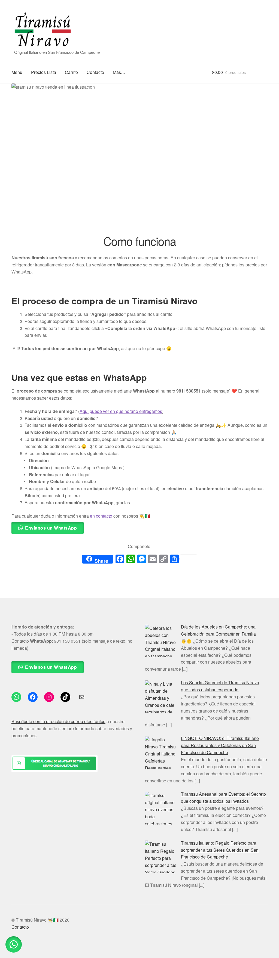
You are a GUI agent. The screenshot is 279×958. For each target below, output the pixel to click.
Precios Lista (43, 72)
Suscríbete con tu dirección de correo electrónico (58, 721)
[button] (13, 944)
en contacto (101, 516)
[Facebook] (119, 559)
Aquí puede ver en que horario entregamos (121, 411)
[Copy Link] (163, 559)
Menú (16, 72)
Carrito (71, 72)
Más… (119, 72)
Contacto (95, 72)
